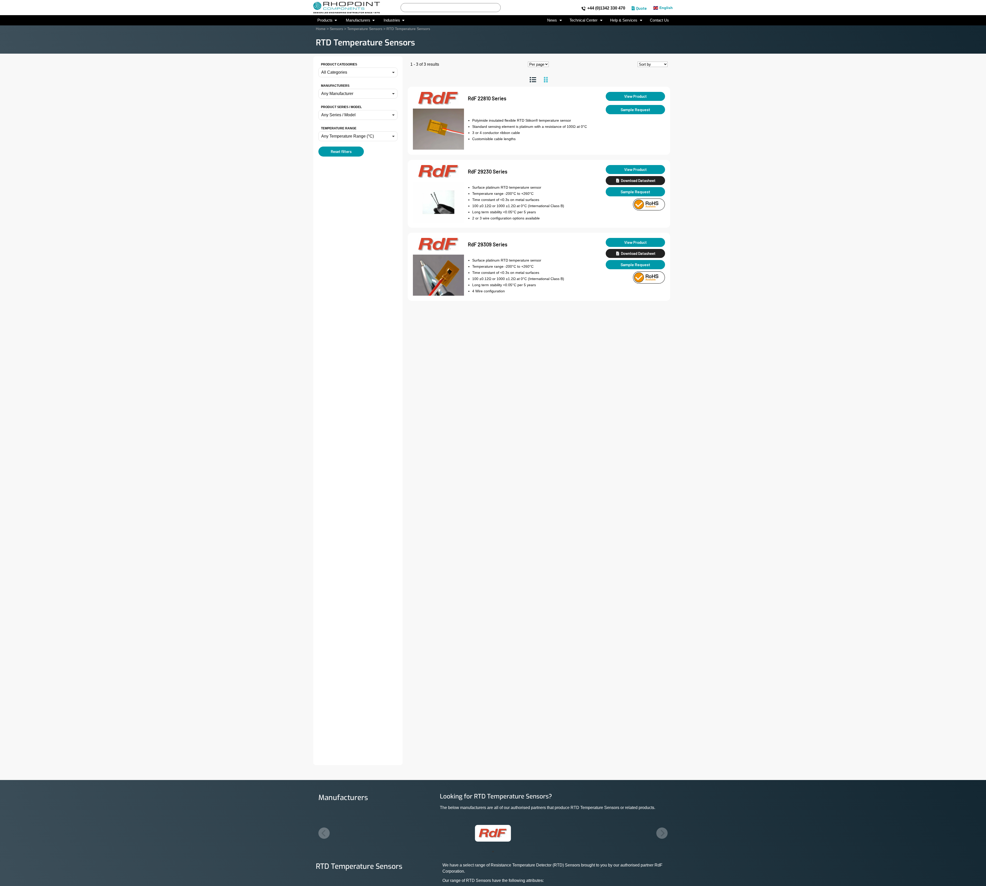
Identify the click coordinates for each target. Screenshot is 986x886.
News (552, 20)
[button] (357, 72)
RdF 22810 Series (487, 98)
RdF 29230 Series (487, 171)
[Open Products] (336, 20)
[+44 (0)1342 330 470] (584, 8)
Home (321, 29)
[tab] (533, 80)
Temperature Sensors (364, 29)
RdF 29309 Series (487, 244)
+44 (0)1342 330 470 (606, 8)
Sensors (336, 29)
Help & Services (623, 20)
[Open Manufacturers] (373, 20)
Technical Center (584, 20)
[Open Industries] (403, 20)
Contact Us (659, 20)
